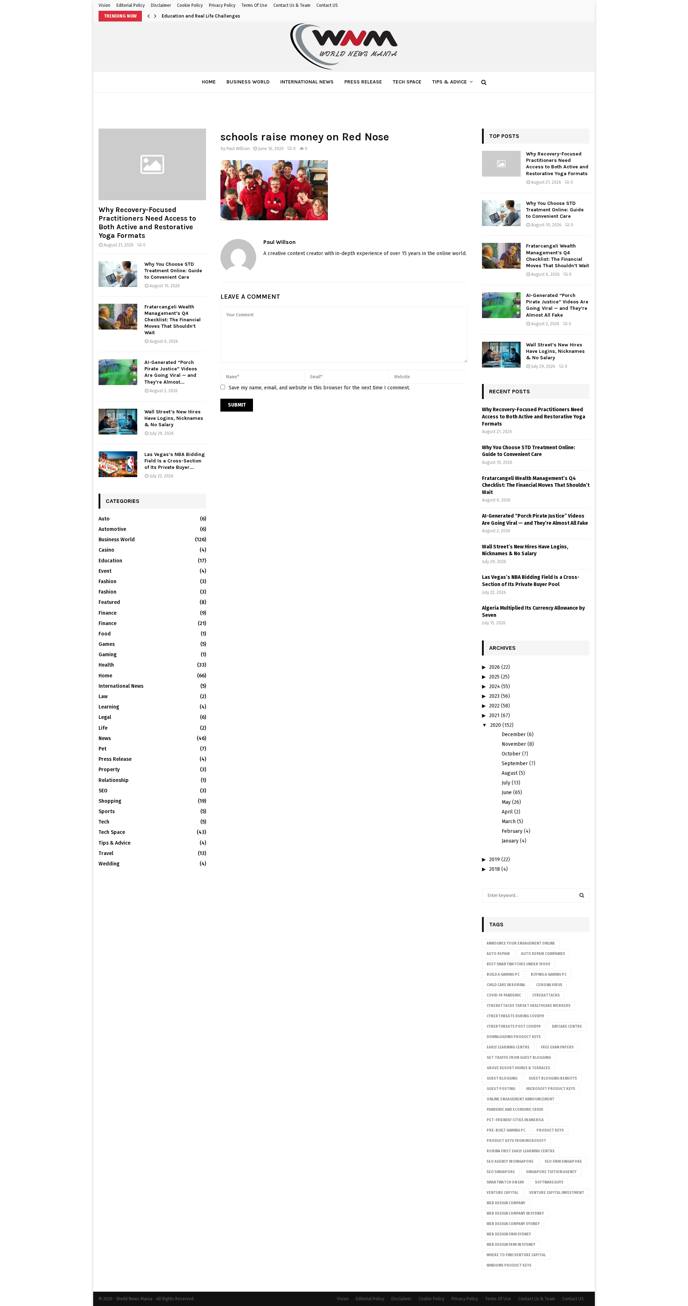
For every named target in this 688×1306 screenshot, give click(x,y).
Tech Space (407, 82)
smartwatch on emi (505, 1182)
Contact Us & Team (291, 5)
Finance (107, 613)
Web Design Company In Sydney (515, 1213)
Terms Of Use (254, 5)
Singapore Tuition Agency (551, 1172)
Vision (104, 5)
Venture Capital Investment (556, 1193)
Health (106, 665)
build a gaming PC (503, 975)
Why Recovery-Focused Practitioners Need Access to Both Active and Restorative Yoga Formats (147, 223)
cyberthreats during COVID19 (515, 1016)
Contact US (327, 5)
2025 (494, 677)
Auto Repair (498, 954)
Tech (104, 822)
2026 (494, 667)
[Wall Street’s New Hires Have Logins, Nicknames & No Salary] (118, 421)
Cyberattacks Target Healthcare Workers (528, 1006)
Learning (109, 707)
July (506, 783)
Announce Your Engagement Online (521, 943)
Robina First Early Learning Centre (521, 1151)
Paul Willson (238, 148)
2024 (494, 686)
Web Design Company (506, 1203)
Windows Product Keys (509, 1265)
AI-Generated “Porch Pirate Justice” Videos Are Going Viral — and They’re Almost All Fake (557, 305)
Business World (247, 82)
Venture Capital (502, 1193)
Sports (107, 811)
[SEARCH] (581, 895)
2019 (494, 859)
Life (103, 728)
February (512, 831)
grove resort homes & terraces (518, 1068)
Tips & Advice (449, 82)
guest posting (501, 1089)
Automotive (112, 529)
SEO (103, 791)
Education (110, 561)
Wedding (109, 864)
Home (209, 82)
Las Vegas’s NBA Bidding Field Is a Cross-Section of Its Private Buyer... (174, 460)
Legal (105, 717)
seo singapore (501, 1172)
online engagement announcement (520, 1099)
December (514, 734)
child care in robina (506, 985)
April (507, 812)
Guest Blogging (502, 1078)
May (506, 802)
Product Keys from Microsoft (516, 1141)
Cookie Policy (190, 5)
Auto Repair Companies (543, 954)
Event (105, 571)
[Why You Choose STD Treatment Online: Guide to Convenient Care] (118, 274)
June (507, 792)
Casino (106, 550)
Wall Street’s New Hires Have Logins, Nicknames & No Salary (173, 418)
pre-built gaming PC (506, 1130)
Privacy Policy (222, 5)
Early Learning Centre (508, 1047)
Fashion (107, 581)
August (509, 773)
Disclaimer (161, 5)
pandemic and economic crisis (515, 1110)
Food (105, 634)
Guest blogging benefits (553, 1078)
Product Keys (550, 1130)
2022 (494, 706)
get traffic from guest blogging (519, 1058)
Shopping (110, 801)
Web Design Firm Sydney (509, 1234)
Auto (104, 519)
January (510, 841)
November (514, 744)
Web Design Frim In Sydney (511, 1245)
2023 (494, 696)
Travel (106, 853)
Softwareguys (549, 1182)
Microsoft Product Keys (550, 1089)
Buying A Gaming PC (549, 975)
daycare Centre (567, 1026)
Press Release (363, 82)
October (511, 754)
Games (107, 644)
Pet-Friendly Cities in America (515, 1120)
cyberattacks (546, 995)
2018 (494, 869)
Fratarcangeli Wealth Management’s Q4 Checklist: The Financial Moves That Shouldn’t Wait (172, 320)
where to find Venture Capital (516, 1255)
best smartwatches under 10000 (518, 964)
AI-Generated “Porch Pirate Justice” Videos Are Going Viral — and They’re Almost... (170, 372)
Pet (102, 749)
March (509, 821)
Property (109, 770)
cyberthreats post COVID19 (514, 1026)
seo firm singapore (563, 1161)
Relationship (114, 780)
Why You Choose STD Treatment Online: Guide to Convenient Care (173, 270)
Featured (109, 602)
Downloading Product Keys (514, 1037)
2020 (495, 725)
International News (307, 82)
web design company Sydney (513, 1224)
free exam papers (557, 1047)
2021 (494, 715)
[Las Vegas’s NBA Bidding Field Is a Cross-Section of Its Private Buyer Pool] (118, 464)
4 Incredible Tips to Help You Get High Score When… (219, 16)
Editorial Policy (130, 5)
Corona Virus (549, 985)
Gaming (107, 655)
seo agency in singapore (510, 1161)
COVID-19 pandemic (504, 995)
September (515, 763)
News (105, 738)
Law (103, 696)
